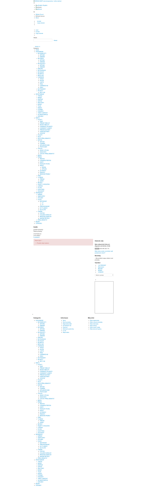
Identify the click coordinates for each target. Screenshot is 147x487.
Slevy (64, 320)
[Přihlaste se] (34, 45)
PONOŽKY (41, 111)
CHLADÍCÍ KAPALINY (45, 215)
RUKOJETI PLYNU (45, 164)
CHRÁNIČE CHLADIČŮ (46, 126)
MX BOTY (40, 91)
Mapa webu (66, 332)
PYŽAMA (40, 109)
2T (42, 203)
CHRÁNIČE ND (44, 85)
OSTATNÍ (42, 133)
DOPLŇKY (40, 116)
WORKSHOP (39, 193)
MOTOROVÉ (43, 201)
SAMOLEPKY (41, 196)
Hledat (35, 37)
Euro (37, 18)
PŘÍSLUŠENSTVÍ (42, 220)
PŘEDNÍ (42, 179)
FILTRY (40, 187)
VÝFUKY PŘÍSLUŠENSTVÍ (47, 153)
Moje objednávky (94, 320)
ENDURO (40, 68)
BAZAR (38, 221)
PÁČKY (42, 165)
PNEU (39, 176)
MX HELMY (41, 72)
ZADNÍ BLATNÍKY (44, 131)
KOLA (39, 136)
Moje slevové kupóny (95, 329)
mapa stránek (41, 23)
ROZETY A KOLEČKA (44, 184)
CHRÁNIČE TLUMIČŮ (46, 128)
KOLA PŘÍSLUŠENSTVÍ (44, 138)
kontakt (39, 21)
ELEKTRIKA (41, 189)
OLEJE (40, 199)
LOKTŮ (42, 82)
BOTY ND (42, 92)
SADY (41, 121)
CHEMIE (40, 211)
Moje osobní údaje (95, 327)
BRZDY (40, 155)
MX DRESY (41, 58)
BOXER (100, 270)
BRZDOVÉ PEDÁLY (45, 174)
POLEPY (40, 135)
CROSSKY (38, 485)
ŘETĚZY (40, 182)
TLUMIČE (40, 177)
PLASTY (40, 119)
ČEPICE (40, 101)
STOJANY (40, 198)
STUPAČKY (43, 170)
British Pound (39, 14)
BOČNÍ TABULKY (44, 125)
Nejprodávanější (67, 324)
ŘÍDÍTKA (42, 159)
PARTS (37, 118)
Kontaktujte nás (67, 325)
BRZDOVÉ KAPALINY (45, 216)
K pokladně (37, 237)
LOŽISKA (40, 186)
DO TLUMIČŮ (43, 208)
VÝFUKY (40, 148)
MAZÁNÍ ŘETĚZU (45, 218)
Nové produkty (67, 322)
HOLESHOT (41, 191)
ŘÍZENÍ (40, 157)
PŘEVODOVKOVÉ (44, 206)
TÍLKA (39, 106)
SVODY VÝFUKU (44, 150)
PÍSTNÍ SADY (43, 147)
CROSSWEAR (39, 51)
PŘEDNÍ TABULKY (45, 123)
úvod (37, 30)
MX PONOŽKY (42, 89)
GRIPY (42, 162)
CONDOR (100, 272)
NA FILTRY (43, 210)
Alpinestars (101, 267)
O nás (64, 330)
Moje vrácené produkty (96, 322)
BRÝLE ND (41, 75)
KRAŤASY (40, 99)
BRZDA (44, 167)
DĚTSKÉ (42, 55)
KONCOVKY (43, 152)
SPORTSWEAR (40, 94)
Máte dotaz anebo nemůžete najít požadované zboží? (104, 252)
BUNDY (40, 104)
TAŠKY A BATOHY (43, 113)
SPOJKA (42, 142)
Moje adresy (93, 325)
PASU (41, 84)
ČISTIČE (42, 213)
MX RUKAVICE (42, 70)
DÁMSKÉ (42, 57)
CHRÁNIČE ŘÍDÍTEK (45, 160)
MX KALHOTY (41, 63)
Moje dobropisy (94, 324)
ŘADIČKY (42, 172)
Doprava (65, 327)
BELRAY (100, 268)
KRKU (41, 87)
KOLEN (42, 80)
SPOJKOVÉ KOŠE (45, 145)
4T (42, 204)
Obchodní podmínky (68, 329)
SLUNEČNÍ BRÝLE (43, 114)
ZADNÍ (41, 181)
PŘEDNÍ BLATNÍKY (45, 130)
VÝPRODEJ (39, 223)
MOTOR (40, 140)
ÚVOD (37, 50)
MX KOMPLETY (42, 53)
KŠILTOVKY (41, 102)
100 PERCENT (102, 265)
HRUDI (42, 79)
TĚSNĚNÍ (42, 143)
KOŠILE (40, 108)
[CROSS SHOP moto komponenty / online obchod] (47, 1)
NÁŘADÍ (40, 194)
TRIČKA (40, 96)
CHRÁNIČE (41, 77)
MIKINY (40, 97)
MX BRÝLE (41, 74)
